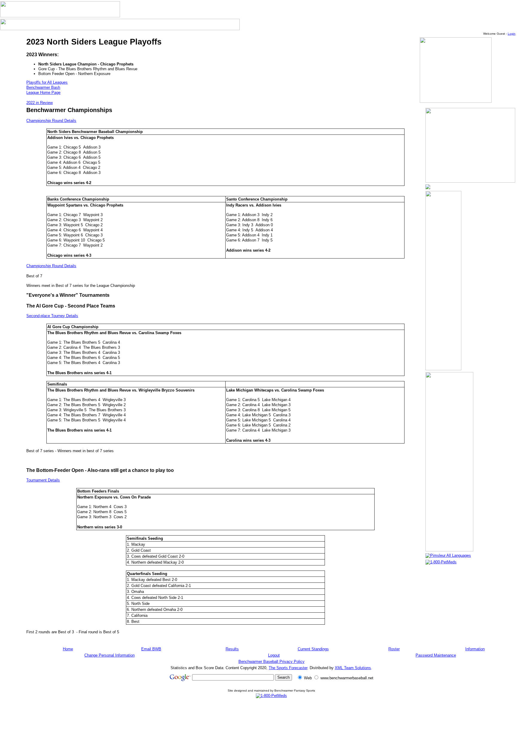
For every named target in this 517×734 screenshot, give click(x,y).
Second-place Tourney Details (52, 316)
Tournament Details (43, 480)
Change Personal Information (109, 655)
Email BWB (151, 649)
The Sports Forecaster (288, 668)
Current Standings (313, 649)
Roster (394, 649)
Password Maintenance (436, 655)
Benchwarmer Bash (43, 87)
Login (512, 33)
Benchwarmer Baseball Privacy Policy (271, 661)
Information (475, 649)
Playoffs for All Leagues (47, 82)
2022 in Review (39, 102)
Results (232, 649)
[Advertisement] (271, 716)
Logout (274, 655)
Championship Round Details (51, 120)
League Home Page (43, 92)
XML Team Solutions (353, 668)
